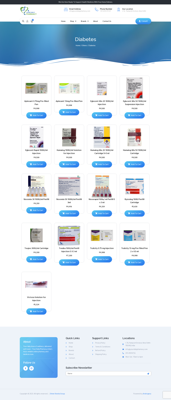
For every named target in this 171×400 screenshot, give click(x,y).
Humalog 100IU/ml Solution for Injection (69, 151)
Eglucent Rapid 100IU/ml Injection (36, 151)
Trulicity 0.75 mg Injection (102, 248)
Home (78, 45)
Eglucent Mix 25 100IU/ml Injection (101, 103)
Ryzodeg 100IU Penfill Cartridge (134, 201)
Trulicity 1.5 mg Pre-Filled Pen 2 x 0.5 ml (134, 250)
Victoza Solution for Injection (36, 299)
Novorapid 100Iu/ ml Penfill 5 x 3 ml (102, 201)
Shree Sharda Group (57, 393)
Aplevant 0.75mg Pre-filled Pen (36, 103)
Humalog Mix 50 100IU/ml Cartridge (134, 151)
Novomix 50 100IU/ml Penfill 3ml (69, 201)
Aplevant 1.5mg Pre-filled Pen (69, 101)
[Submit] (148, 374)
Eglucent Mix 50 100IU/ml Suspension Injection (134, 103)
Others (84, 45)
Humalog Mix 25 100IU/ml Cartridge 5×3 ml (101, 151)
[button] (143, 21)
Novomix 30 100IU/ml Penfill (36, 199)
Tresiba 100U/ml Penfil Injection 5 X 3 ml (69, 250)
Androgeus (147, 393)
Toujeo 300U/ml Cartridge (36, 248)
